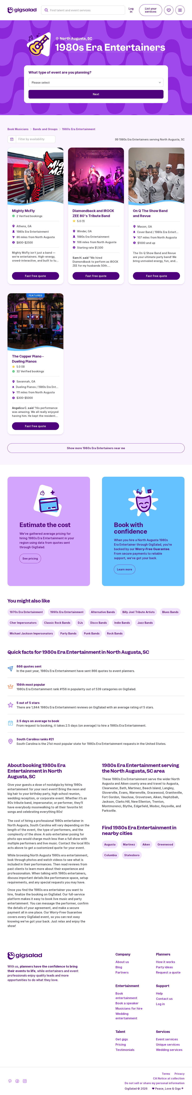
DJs (80, 622)
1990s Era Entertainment (66, 612)
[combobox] (85, 10)
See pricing (30, 558)
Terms (166, 1073)
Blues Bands (170, 612)
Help (159, 993)
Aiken (146, 844)
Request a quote (168, 972)
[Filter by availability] (35, 139)
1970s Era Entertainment (26, 612)
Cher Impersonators (23, 622)
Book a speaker (127, 1003)
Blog (119, 967)
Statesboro (132, 855)
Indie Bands (122, 622)
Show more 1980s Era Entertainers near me (96, 448)
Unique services (168, 1044)
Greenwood (165, 844)
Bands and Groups (45, 129)
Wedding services (169, 1050)
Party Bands (68, 633)
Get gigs (122, 1039)
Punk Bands (92, 633)
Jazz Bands (145, 622)
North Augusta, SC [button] (76, 38)
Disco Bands (98, 622)
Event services (167, 1039)
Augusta (110, 844)
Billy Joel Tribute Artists (138, 612)
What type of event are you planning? (60, 72)
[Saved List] (168, 10)
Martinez (129, 844)
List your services (151, 10)
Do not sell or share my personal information (154, 1083)
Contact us (164, 999)
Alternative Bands (103, 612)
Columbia (110, 855)
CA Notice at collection (168, 1078)
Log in (131, 10)
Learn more (124, 569)
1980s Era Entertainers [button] (110, 48)
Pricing (121, 1044)
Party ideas (164, 967)
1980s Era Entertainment (78, 129)
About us (122, 962)
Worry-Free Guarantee (152, 549)
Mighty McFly (23, 211)
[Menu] (180, 10)
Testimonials (125, 1050)
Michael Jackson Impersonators (31, 633)
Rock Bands (115, 633)
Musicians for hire (129, 1008)
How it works (165, 962)
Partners (122, 972)
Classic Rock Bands (57, 622)
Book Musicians (18, 129)
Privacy (179, 1073)
